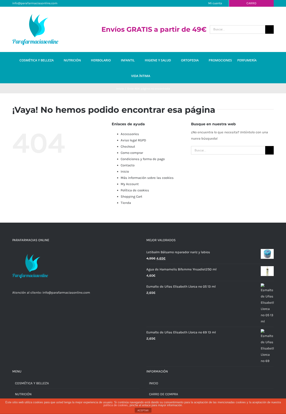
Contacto (128, 165)
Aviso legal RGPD (133, 140)
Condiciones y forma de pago (143, 159)
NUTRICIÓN (23, 394)
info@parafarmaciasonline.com (34, 3)
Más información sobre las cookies (147, 178)
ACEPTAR (143, 410)
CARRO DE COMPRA (163, 394)
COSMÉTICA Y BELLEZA (32, 383)
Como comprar (132, 153)
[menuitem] (41, 60)
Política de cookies (135, 190)
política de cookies (115, 405)
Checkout (128, 146)
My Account (130, 184)
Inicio (125, 171)
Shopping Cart (131, 196)
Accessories (130, 134)
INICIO (153, 383)
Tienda (126, 203)
